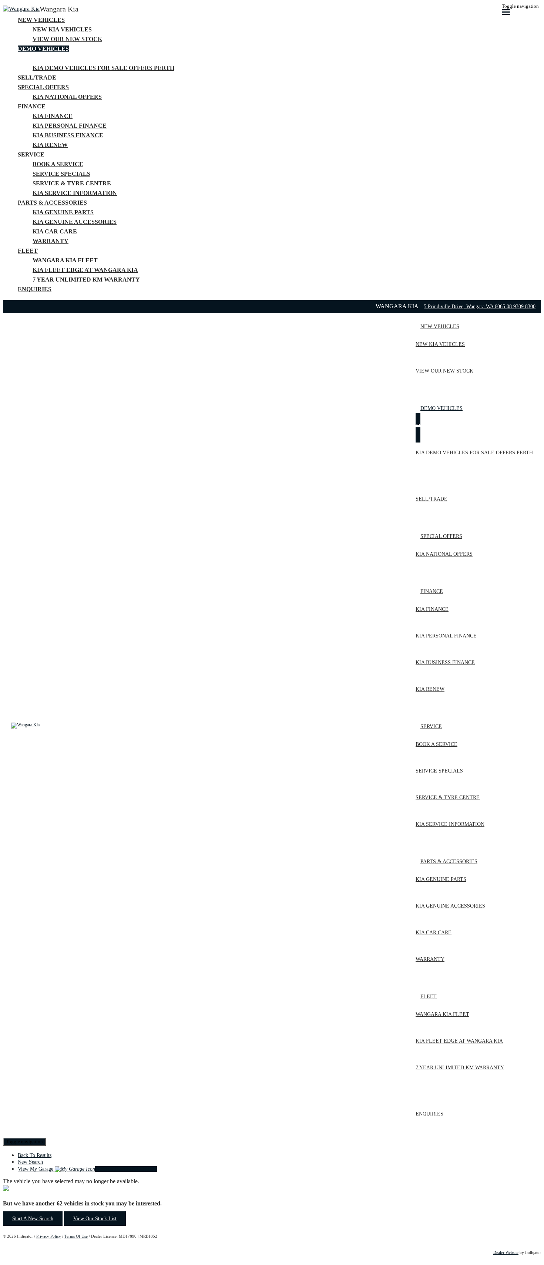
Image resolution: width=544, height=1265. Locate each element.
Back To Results (34, 1155)
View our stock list (95, 1218)
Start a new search (32, 1218)
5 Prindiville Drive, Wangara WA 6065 (465, 306)
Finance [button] (32, 106)
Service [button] (31, 154)
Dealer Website (505, 1252)
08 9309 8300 (521, 306)
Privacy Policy (48, 1236)
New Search (30, 1162)
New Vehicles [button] (41, 20)
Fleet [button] (28, 251)
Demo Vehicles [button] (43, 49)
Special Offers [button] (43, 87)
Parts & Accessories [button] (52, 202)
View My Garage (87, 1169)
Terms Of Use (76, 1236)
